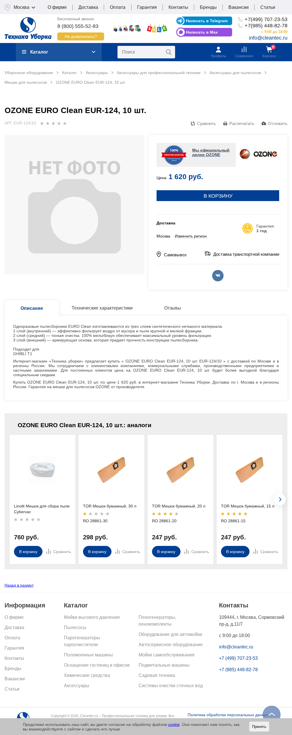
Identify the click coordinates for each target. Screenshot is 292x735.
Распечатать (241, 123)
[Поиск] (169, 52)
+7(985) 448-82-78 (266, 25)
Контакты (178, 7)
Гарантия (147, 7)
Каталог (39, 52)
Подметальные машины (164, 665)
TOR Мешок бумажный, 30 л (109, 506)
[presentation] (280, 499)
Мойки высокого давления (92, 617)
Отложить (277, 123)
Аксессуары (76, 685)
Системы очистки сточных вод (171, 685)
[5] (64, 123)
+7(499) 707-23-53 (266, 19)
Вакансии (238, 7)
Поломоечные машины (88, 654)
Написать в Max (202, 32)
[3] (53, 123)
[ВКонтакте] (218, 275)
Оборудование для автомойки (170, 634)
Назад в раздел (19, 585)
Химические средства (87, 675)
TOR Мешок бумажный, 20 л (178, 506)
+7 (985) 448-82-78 (238, 669)
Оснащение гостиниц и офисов (97, 665)
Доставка (88, 7)
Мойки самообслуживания (166, 654)
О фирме (57, 7)
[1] (42, 123)
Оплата (117, 7)
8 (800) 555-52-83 (77, 26)
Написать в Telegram (207, 21)
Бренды (208, 7)
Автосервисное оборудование (171, 644)
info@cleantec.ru (268, 38)
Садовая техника (157, 675)
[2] (47, 123)
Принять (259, 726)
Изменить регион (191, 236)
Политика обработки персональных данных (228, 715)
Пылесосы (75, 627)
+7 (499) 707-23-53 (238, 658)
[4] (59, 123)
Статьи (267, 7)
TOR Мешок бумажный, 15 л (247, 506)
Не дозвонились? (81, 36)
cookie (174, 724)
